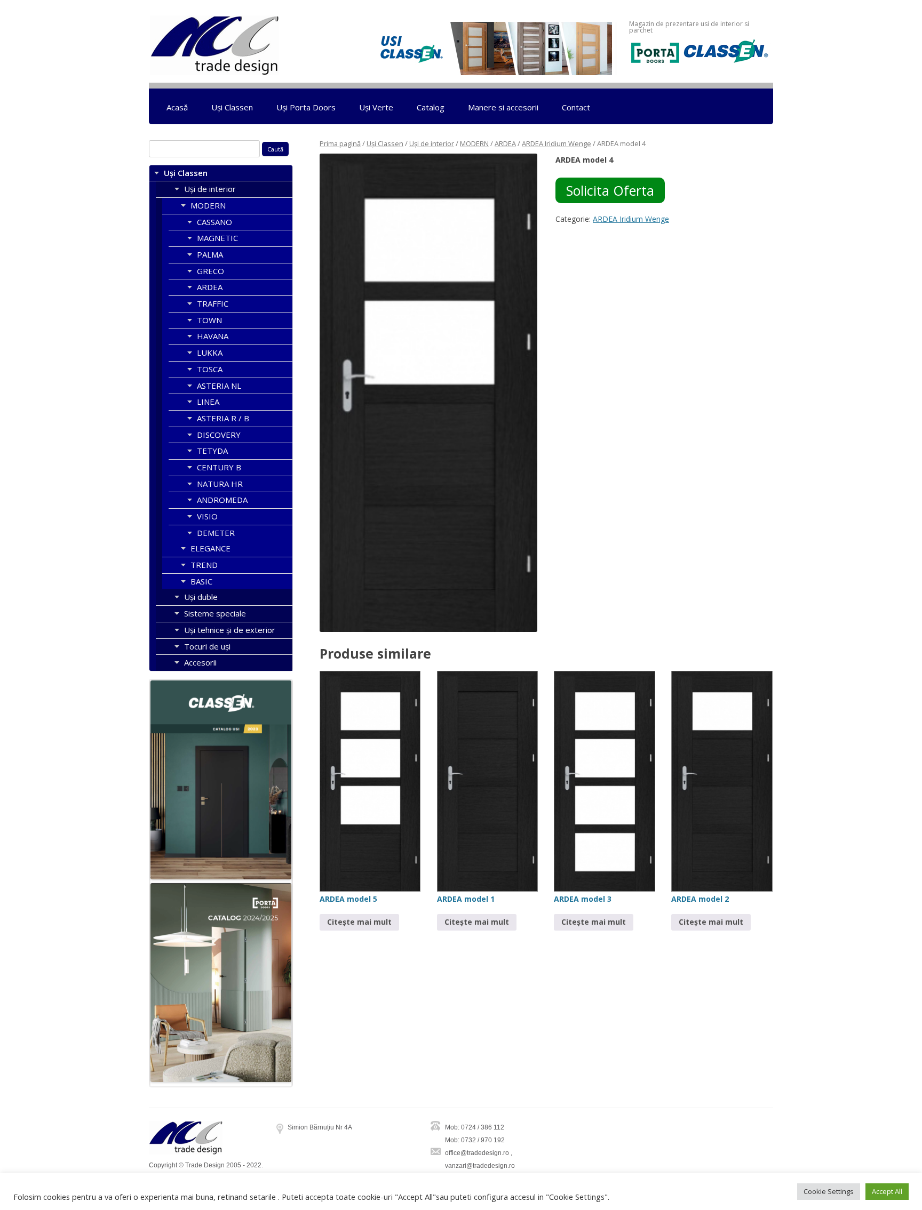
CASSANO (214, 222)
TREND (204, 564)
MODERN (474, 143)
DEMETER (216, 532)
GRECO (210, 271)
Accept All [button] (887, 1191)
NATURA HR (220, 483)
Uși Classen (232, 107)
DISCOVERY (219, 434)
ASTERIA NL (219, 385)
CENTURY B (219, 467)
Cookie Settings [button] (829, 1191)
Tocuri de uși (207, 646)
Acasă (177, 107)
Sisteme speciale (215, 613)
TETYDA (212, 450)
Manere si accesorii (503, 107)
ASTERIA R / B (223, 418)
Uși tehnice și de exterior (229, 629)
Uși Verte (376, 107)
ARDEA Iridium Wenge (556, 143)
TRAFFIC (212, 303)
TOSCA (209, 369)
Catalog (430, 107)
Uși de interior (431, 143)
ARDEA (505, 143)
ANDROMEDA (222, 499)
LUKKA (209, 352)
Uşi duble (201, 596)
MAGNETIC (217, 238)
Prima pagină (340, 143)
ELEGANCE (210, 548)
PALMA (210, 254)
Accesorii (200, 662)
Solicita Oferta (610, 190)
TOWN (209, 320)
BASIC (201, 581)
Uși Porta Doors (306, 107)
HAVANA (212, 336)
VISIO (207, 516)
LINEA (208, 401)
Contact (576, 107)
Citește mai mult (359, 922)
